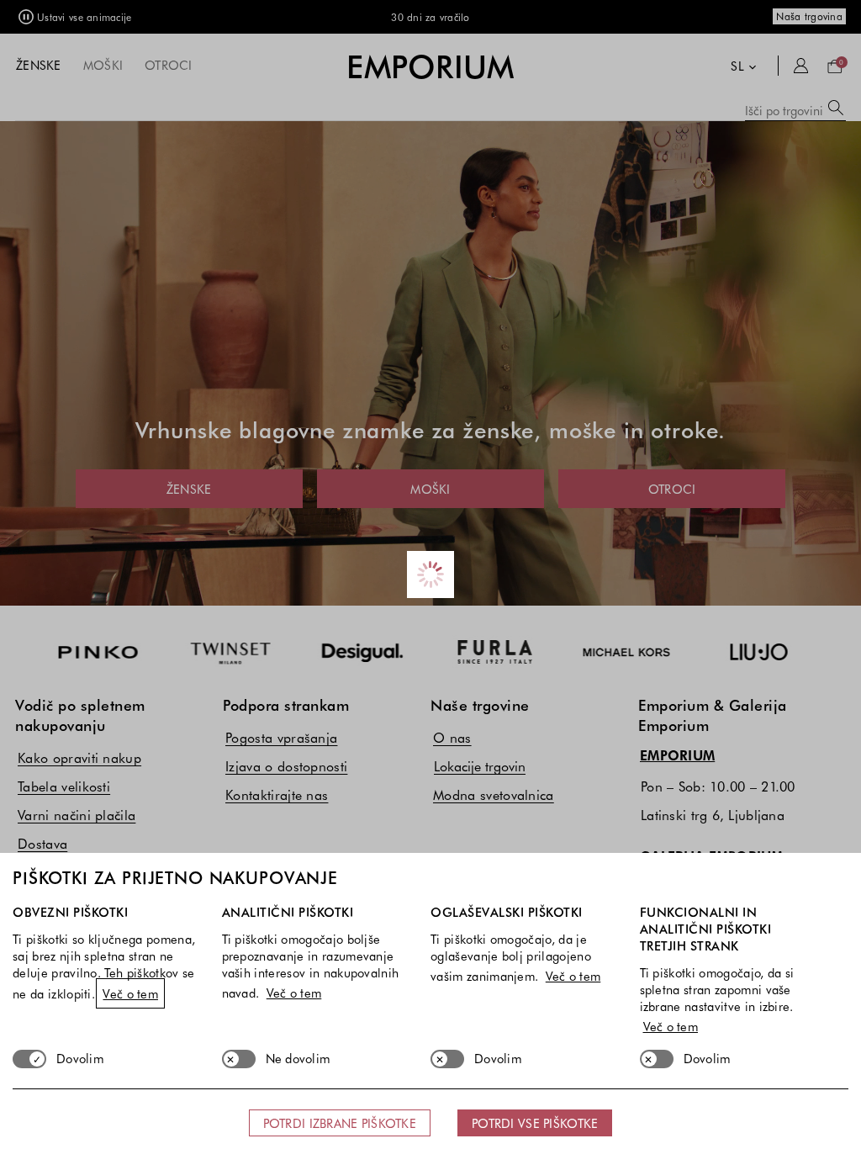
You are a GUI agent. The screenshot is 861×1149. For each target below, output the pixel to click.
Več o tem (130, 993)
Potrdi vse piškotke (535, 1123)
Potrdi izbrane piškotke (339, 1123)
